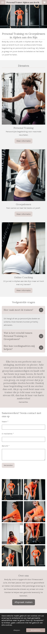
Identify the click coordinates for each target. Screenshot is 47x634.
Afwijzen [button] (16, 630)
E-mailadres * (8, 434)
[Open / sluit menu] (2, 2)
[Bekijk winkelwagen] (44, 2)
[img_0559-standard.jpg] (12, 490)
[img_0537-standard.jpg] (35, 556)
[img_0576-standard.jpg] (12, 534)
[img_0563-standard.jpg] (35, 490)
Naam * (5, 421)
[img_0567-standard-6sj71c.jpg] (12, 512)
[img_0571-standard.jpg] (35, 512)
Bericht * (5, 446)
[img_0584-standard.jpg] (35, 534)
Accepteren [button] (35, 630)
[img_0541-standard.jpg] (12, 556)
